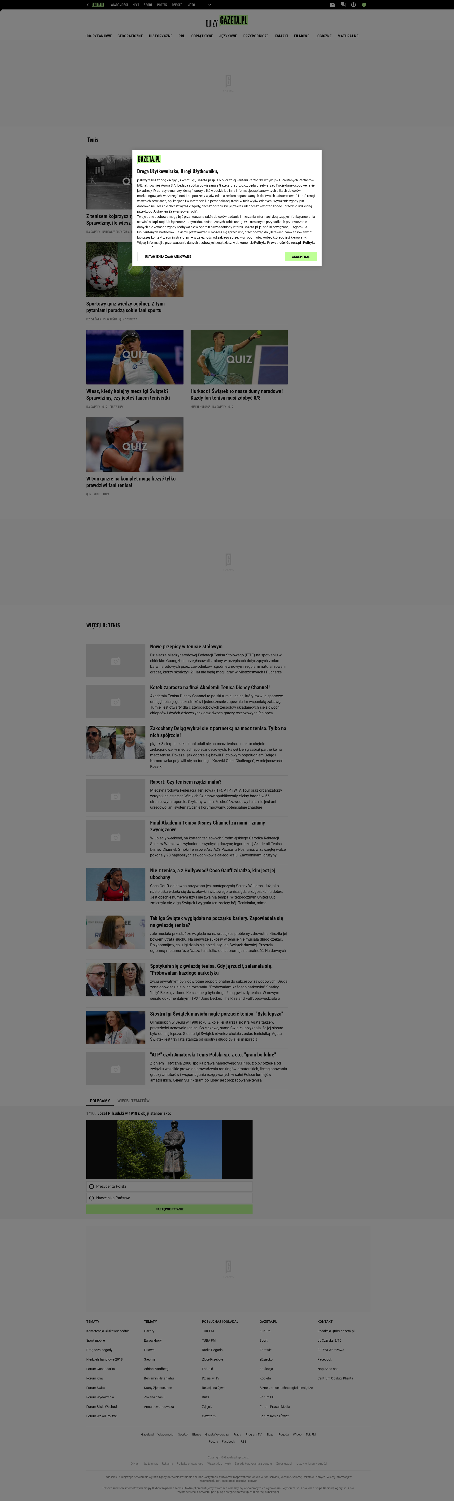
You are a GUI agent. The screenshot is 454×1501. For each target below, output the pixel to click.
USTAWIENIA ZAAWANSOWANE (168, 256)
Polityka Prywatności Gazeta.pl (277, 242)
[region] (227, 208)
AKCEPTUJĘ (301, 257)
